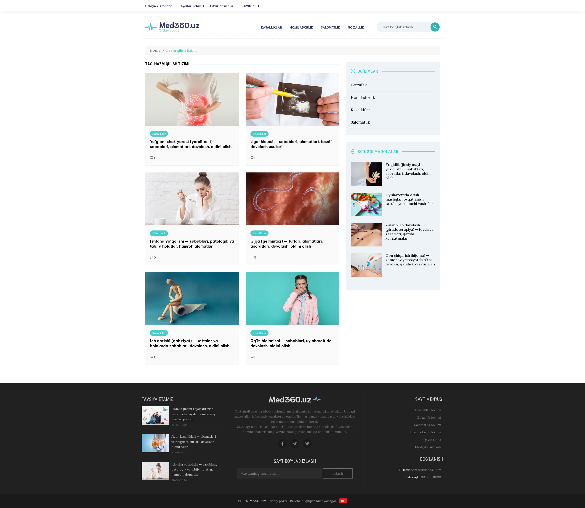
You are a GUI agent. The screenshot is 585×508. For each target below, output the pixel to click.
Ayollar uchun (191, 6)
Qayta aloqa (432, 440)
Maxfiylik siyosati (428, 447)
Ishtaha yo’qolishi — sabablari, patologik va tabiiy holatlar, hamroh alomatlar (192, 243)
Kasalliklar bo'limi (427, 410)
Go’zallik (356, 27)
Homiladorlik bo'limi (425, 432)
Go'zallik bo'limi (429, 417)
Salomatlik (330, 27)
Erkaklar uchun (221, 6)
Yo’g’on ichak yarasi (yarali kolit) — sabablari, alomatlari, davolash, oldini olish (190, 143)
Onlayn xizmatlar (158, 6)
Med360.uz (179, 24)
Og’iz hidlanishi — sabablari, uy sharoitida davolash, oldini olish (291, 343)
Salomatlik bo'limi (427, 425)
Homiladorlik (301, 27)
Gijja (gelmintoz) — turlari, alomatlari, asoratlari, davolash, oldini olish (286, 243)
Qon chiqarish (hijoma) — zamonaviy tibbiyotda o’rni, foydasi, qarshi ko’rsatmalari (410, 259)
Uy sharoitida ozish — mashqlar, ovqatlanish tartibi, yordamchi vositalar (409, 199)
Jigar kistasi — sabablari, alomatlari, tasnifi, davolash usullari (291, 143)
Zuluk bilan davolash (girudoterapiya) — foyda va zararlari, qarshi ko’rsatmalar (409, 232)
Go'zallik (359, 84)
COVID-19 (249, 6)
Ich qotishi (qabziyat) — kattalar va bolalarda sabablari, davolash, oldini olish (189, 343)
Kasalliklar (271, 27)
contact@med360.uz (426, 470)
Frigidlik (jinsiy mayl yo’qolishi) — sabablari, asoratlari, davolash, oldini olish (408, 171)
